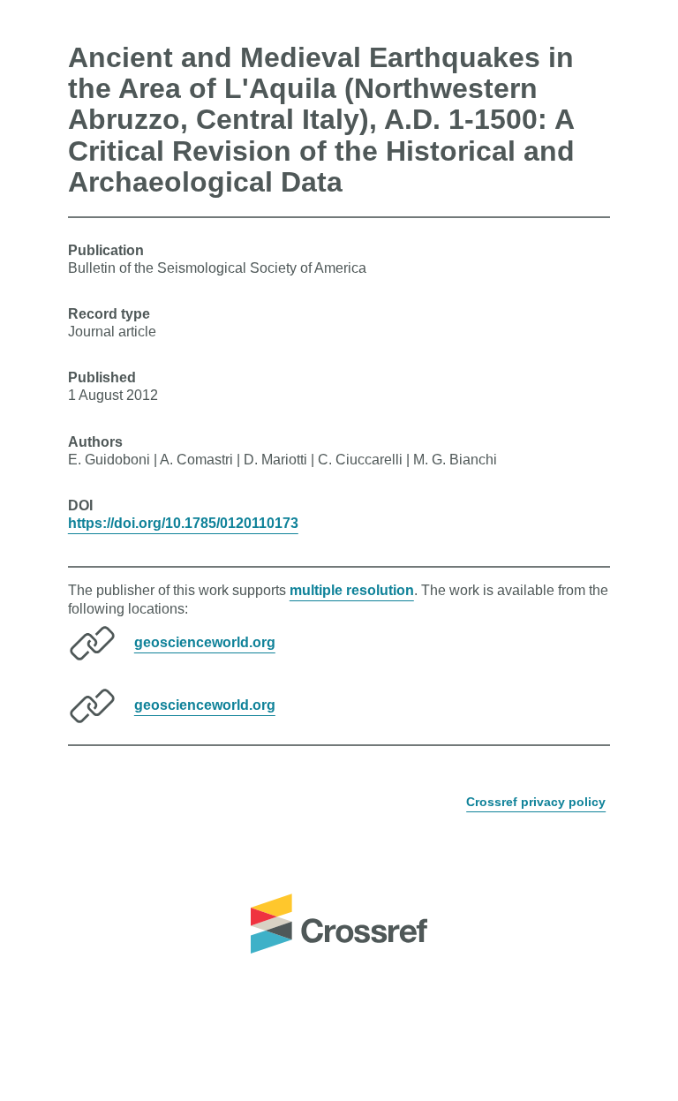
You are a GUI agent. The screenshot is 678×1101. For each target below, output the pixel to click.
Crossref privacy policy (536, 802)
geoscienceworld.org (204, 642)
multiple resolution (352, 590)
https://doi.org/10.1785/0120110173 (183, 523)
